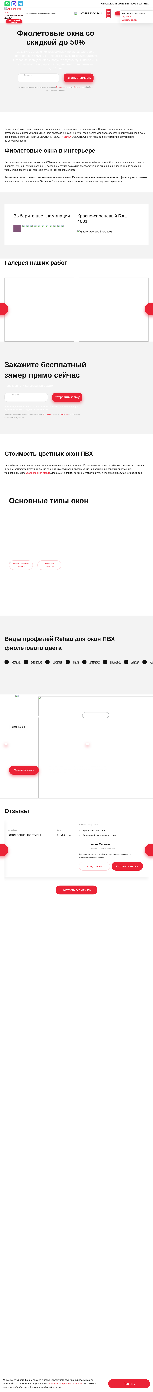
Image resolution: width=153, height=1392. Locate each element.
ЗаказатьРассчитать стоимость (21, 565)
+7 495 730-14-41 (91, 13)
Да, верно (126, 16)
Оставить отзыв (127, 866)
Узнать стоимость (78, 77)
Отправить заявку (67, 397)
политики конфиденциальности (65, 1383)
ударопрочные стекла (38, 473)
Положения (61, 87)
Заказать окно (24, 770)
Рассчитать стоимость (49, 565)
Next (87, 744)
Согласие (78, 87)
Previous (5, 744)
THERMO (65, 137)
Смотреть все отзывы (76, 890)
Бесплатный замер (14, 21)
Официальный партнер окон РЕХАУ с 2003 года (125, 4)
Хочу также (94, 866)
